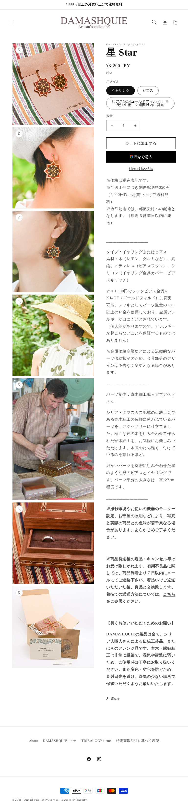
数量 (109, 116)
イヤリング (120, 90)
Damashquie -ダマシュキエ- (42, 799)
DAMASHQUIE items (60, 741)
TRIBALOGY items (97, 741)
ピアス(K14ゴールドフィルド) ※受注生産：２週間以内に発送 (140, 103)
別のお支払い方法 (141, 168)
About (33, 741)
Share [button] (115, 699)
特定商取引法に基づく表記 (137, 741)
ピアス (147, 90)
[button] (10, 22)
